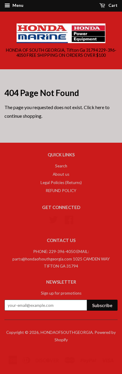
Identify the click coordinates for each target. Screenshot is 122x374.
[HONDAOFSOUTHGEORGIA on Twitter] (53, 219)
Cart (112, 5)
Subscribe (102, 305)
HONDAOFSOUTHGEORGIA (67, 332)
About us (61, 174)
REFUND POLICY (61, 190)
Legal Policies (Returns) (61, 182)
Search (61, 166)
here (99, 107)
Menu (17, 5)
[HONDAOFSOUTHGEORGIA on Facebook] (69, 219)
